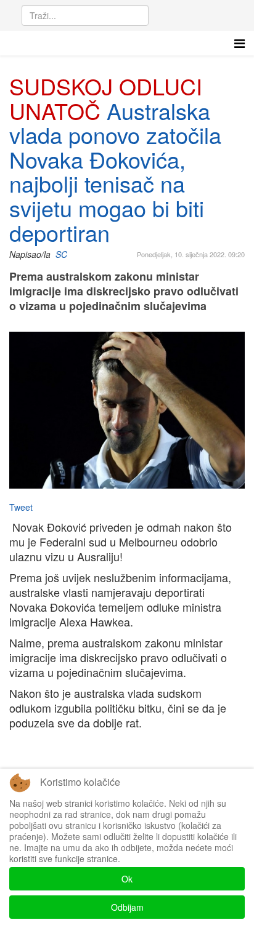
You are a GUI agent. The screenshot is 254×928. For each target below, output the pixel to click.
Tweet (21, 507)
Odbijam (127, 907)
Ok (127, 879)
